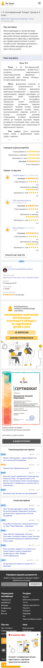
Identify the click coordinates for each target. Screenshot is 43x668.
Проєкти (26, 608)
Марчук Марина (19, 228)
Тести (25, 602)
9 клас (23, 277)
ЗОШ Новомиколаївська (22, 200)
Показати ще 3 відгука (15, 255)
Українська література (11, 277)
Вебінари (4, 605)
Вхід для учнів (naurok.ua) (28, 629)
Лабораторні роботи (31, 605)
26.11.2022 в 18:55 (31, 175)
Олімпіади (27, 613)
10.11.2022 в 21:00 (19, 203)
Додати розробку (22, 441)
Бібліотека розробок (31, 600)
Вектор (4, 614)
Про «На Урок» (7, 628)
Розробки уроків (32, 277)
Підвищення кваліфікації (6, 601)
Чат (24, 616)
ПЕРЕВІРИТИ (35, 584)
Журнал (26, 597)
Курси (3, 611)
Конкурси (26, 611)
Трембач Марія (19, 175)
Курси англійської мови (32, 619)
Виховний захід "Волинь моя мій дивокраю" (20, 493)
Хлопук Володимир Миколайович (20, 269)
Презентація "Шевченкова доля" (16, 468)
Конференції (6, 608)
